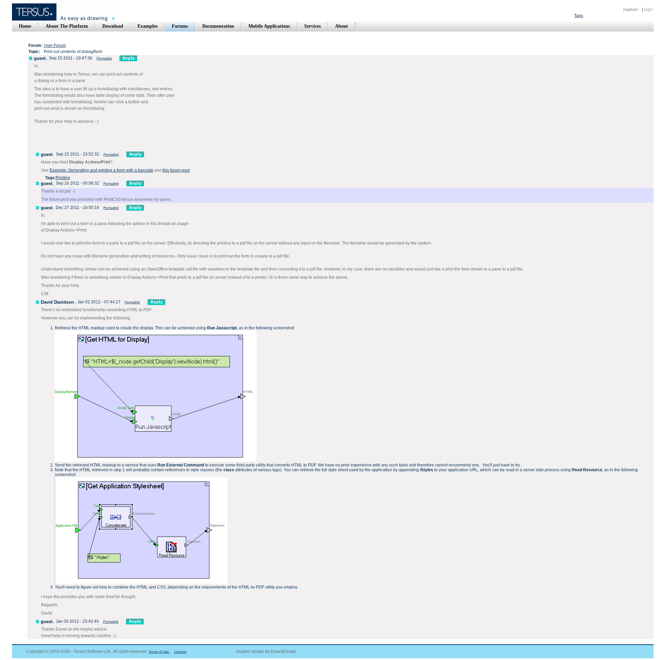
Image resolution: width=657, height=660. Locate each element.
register (631, 9)
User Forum (55, 45)
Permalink (104, 58)
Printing (63, 177)
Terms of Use (159, 652)
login (648, 9)
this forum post (176, 170)
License (180, 652)
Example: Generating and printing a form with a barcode (101, 170)
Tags (578, 15)
